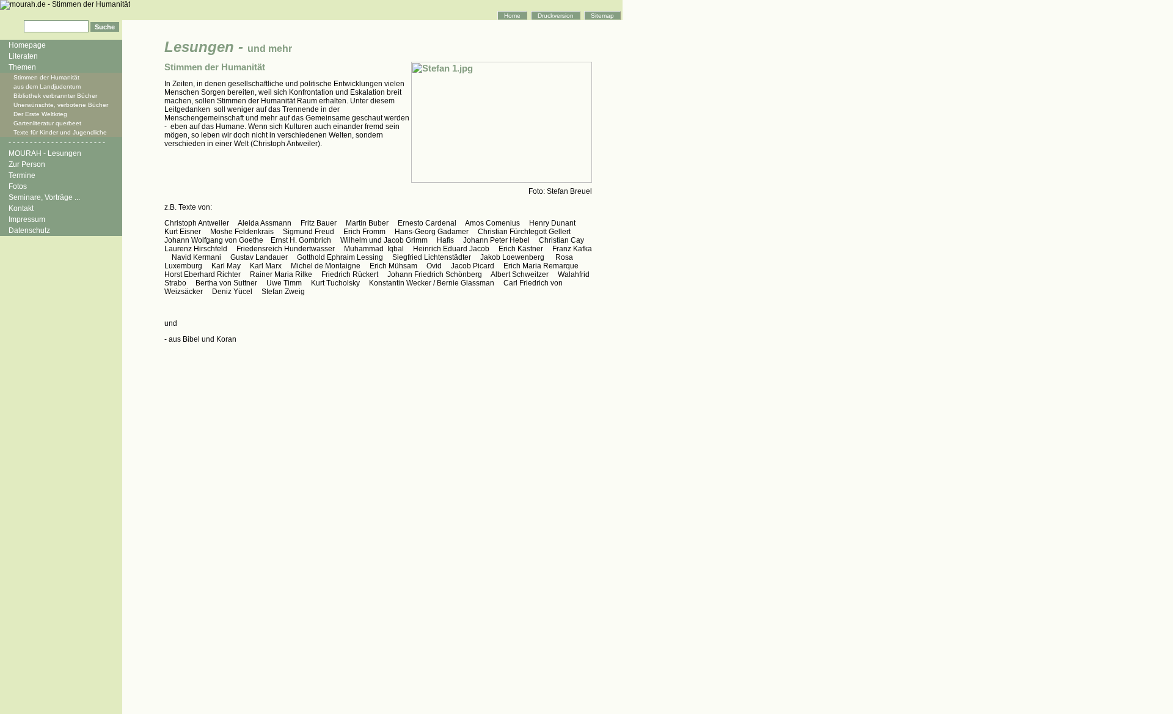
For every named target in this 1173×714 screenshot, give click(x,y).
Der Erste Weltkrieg (40, 114)
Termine (22, 175)
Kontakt (21, 208)
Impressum (27, 219)
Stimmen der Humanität (46, 77)
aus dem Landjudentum (47, 86)
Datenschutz (29, 230)
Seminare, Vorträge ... (44, 197)
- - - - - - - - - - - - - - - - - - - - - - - (57, 142)
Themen (22, 67)
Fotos (18, 186)
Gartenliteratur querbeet (47, 123)
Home (512, 15)
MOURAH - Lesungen (45, 153)
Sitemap (602, 15)
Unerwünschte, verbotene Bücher (60, 104)
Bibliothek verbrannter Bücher (55, 95)
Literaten (23, 56)
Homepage (27, 45)
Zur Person (27, 164)
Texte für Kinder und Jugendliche (60, 132)
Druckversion (556, 15)
